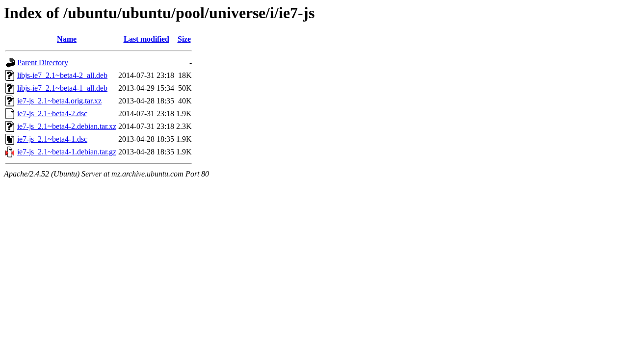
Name (67, 39)
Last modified (146, 39)
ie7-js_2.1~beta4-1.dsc (52, 139)
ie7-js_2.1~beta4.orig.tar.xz (59, 101)
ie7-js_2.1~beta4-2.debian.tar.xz (66, 126)
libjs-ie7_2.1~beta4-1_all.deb (62, 88)
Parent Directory (42, 62)
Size (184, 39)
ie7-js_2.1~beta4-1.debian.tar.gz (66, 152)
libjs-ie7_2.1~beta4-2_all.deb (62, 75)
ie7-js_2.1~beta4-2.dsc (52, 113)
